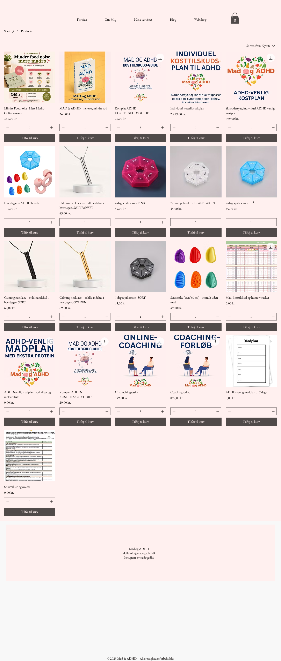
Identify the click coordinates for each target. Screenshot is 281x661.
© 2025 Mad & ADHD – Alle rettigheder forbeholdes (140, 658)
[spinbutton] (29, 127)
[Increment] (52, 127)
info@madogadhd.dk (142, 553)
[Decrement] (7, 127)
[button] (234, 18)
